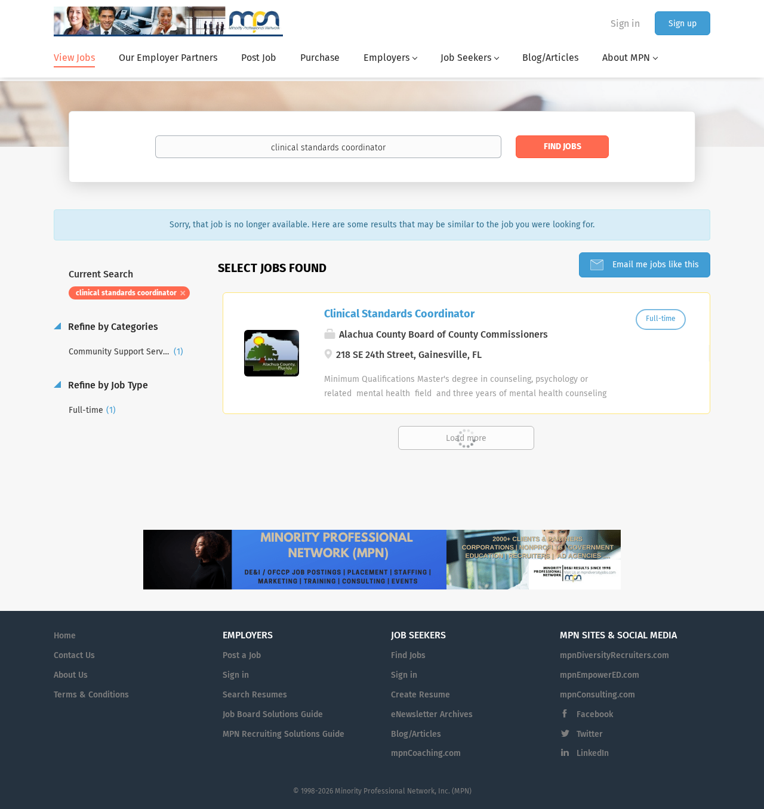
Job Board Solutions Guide (273, 715)
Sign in (625, 24)
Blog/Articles (416, 734)
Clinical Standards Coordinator (399, 314)
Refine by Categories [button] (112, 327)
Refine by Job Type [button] (107, 385)
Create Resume (420, 695)
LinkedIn (593, 753)
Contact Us (74, 655)
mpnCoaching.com (426, 753)
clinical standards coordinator (126, 293)
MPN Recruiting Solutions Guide (283, 734)
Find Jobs (562, 147)
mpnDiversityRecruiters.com (614, 655)
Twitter (590, 734)
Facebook (595, 715)
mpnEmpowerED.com (599, 675)
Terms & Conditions (91, 695)
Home (65, 636)
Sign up (682, 24)
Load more (466, 438)
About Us (71, 675)
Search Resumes (255, 695)
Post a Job (242, 655)
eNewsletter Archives (432, 715)
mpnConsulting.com (597, 695)
